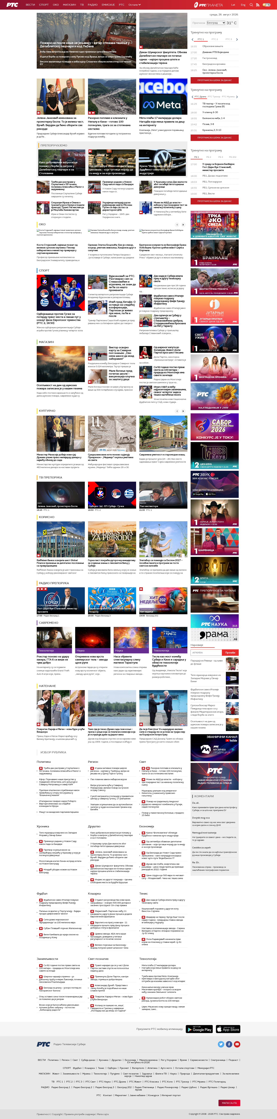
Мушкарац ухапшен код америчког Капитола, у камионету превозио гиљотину (159, 793)
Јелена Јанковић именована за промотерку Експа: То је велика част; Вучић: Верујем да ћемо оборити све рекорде (60, 123)
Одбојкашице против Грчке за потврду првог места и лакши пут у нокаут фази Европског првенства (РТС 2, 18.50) (59, 318)
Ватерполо (138, 1068)
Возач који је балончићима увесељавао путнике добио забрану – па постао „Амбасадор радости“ (59, 1007)
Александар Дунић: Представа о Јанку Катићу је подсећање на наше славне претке (109, 988)
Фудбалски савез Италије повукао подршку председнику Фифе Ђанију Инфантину (169, 299)
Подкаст (233, 1060)
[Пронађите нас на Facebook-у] (229, 1044)
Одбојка (112, 1068)
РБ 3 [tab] (220, 157)
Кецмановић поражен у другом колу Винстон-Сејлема (160, 910)
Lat (233, 4)
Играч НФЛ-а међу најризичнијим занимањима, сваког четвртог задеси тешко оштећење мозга (170, 391)
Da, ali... (196, 802)
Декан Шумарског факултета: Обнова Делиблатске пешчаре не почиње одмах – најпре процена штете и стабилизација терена (163, 58)
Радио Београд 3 (104, 1087)
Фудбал (42, 893)
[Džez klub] (215, 455)
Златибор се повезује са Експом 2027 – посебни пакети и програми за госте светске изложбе (160, 563)
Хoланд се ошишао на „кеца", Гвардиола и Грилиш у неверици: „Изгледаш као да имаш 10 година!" (108, 1008)
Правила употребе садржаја (79, 1114)
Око (42, 224)
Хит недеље (146, 611)
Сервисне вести (199, 1060)
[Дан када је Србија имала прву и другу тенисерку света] (145, 281)
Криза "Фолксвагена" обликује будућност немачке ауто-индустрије (159, 169)
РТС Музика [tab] (228, 96)
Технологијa (147, 959)
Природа (185, 1073)
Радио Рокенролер (167, 1087)
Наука (173, 1073)
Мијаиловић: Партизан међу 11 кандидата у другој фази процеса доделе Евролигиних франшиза (111, 914)
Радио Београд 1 (60, 1087)
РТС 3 (79, 1081)
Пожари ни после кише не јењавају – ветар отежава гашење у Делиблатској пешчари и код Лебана (85, 44)
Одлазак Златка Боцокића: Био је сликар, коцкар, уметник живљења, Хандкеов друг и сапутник (112, 247)
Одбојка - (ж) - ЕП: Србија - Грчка (106, 506)
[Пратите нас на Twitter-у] (221, 1044)
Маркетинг (121, 1095)
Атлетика (152, 1068)
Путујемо (115, 1073)
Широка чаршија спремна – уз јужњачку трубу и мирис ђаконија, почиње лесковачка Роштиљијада (60, 979)
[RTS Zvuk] (215, 484)
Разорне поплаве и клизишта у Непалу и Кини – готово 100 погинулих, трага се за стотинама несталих (109, 123)
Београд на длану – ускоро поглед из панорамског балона (60, 989)
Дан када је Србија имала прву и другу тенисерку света (168, 278)
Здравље (147, 1073)
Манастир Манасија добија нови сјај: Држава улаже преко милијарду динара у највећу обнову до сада (59, 457)
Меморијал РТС (205, 1068)
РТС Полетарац (217, 1081)
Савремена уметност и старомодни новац (162, 454)
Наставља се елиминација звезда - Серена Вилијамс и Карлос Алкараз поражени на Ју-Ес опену (163, 931)
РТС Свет (90, 1081)
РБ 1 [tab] (196, 157)
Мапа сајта (229, 1103)
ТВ (82, 4)
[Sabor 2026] (215, 426)
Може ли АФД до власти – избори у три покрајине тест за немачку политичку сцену (170, 205)
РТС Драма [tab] (200, 96)
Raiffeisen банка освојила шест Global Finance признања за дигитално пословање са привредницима (60, 563)
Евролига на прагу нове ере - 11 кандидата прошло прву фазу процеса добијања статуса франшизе (109, 925)
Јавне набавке (137, 1095)
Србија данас (88, 1060)
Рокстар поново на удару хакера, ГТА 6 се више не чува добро (53, 659)
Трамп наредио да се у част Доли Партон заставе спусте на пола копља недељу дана (109, 968)
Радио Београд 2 (82, 1087)
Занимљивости (47, 959)
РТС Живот (135, 1081)
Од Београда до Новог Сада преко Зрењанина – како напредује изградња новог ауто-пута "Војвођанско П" (161, 855)
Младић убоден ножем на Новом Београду (58, 871)
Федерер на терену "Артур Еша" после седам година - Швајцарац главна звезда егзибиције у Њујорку (163, 920)
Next (236, 39)
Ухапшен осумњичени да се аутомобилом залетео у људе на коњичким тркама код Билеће (111, 807)
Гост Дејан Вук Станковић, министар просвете (57, 608)
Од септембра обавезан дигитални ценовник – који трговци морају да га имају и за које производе (111, 169)
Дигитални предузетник (206, 1073)
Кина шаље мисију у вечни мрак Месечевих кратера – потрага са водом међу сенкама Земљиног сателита (161, 989)
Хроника (43, 826)
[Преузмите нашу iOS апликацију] (228, 1029)
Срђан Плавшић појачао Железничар (62, 928)
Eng (243, 4)
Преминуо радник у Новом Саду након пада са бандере (118, 183)
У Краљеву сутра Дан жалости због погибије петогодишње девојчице (170, 184)
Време (183, 1060)
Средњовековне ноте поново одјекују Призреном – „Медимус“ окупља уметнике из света (110, 457)
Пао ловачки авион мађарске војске (108, 779)
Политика (44, 762)
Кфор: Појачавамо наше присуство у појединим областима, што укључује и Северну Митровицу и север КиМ (58, 782)
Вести (30, 4)
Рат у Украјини (169, 1060)
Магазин (69, 4)
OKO (56, 4)
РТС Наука (105, 1081)
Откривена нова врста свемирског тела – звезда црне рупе (91, 659)
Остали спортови (184, 1068)
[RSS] (258, 5)
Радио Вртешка (208, 1087)
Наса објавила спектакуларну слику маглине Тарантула (127, 659)
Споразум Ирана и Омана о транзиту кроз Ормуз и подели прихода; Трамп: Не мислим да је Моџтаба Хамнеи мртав (67, 206)
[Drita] (215, 570)
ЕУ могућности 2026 (138, 1062)
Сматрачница (218, 1060)
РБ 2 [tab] (208, 157)
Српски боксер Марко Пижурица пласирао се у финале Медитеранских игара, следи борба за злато (207, 710)
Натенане (47, 686)
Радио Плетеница (144, 1087)
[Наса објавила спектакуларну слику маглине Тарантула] (131, 640)
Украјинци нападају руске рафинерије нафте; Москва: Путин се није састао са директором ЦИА (117, 206)
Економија (146, 826)
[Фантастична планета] (215, 281)
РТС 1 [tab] (201, 39)
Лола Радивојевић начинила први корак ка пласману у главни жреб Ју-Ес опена (161, 942)
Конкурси (153, 1095)
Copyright (57, 1114)
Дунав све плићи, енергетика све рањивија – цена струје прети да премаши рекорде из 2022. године (163, 867)
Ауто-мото (166, 1068)
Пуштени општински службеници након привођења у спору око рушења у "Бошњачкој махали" (59, 793)
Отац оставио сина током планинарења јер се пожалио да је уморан (60, 998)
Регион (93, 762)
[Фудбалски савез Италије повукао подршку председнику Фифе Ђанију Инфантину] (145, 301)
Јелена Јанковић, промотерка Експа (58, 505)
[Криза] (162, 162)
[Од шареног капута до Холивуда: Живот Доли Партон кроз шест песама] (145, 352)
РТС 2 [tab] (215, 39)
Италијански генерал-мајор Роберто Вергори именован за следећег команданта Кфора (57, 803)
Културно (47, 411)
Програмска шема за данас (214, 80)
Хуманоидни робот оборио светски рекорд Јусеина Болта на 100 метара (162, 999)
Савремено (48, 623)
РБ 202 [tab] (232, 157)
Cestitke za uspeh (201, 847)
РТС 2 (69, 1081)
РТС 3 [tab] (229, 39)
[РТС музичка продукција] (215, 747)
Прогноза (199, 23)
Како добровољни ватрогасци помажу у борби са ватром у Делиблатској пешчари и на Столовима (58, 168)
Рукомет (124, 1068)
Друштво (94, 826)
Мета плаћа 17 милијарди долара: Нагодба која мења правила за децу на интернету (162, 121)
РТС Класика (152, 1081)
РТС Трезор (182, 1081)
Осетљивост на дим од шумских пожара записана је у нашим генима (59, 387)
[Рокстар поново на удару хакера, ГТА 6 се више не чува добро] (54, 640)
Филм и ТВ (161, 1073)
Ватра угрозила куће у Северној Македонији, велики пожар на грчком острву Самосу (109, 788)
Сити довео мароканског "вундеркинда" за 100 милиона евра (57, 921)
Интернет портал (171, 1095)
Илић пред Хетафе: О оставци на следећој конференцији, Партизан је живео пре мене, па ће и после (122, 309)
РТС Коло (167, 1081)
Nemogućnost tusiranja (204, 832)
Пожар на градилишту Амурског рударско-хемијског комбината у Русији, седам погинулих (162, 804)
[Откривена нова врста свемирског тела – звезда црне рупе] (92, 640)
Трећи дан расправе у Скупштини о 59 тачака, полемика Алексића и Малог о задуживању (67, 185)
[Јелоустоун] (215, 513)
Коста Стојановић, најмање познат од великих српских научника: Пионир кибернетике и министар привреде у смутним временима (57, 248)
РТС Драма (120, 1081)
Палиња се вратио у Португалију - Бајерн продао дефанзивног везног (60, 912)
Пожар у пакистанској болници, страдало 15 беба (163, 814)
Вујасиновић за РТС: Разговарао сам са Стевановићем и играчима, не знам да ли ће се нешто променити (122, 283)
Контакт (107, 1095)
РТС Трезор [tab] (214, 96)
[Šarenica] (215, 541)
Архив (138, 1089)
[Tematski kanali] (215, 627)
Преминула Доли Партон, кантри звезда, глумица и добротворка (109, 978)
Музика (86, 1073)
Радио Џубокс (189, 1087)
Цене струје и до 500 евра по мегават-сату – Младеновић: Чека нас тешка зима (163, 877)
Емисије (108, 4)
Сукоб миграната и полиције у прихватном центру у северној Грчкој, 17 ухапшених (112, 797)
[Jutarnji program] (215, 310)
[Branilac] (215, 253)
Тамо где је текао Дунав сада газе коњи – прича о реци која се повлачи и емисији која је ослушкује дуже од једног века (111, 732)
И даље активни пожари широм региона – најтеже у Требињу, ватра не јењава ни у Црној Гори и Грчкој (109, 771)
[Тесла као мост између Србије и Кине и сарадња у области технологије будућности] (169, 640)
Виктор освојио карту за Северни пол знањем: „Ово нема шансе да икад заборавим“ (121, 353)
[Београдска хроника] (215, 367)
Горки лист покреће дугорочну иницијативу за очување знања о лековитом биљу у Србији (111, 563)
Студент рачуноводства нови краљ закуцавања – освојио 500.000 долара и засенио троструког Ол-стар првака (110, 903)
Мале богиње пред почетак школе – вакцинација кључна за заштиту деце (122, 375)
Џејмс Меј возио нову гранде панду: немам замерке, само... (163, 1008)
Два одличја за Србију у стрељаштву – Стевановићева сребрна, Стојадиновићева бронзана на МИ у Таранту (170, 321)
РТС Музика (198, 1081)
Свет (142, 762)
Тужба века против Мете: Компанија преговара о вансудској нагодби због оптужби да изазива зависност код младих (163, 979)
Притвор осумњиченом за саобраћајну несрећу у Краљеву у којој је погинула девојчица (59, 853)
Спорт (44, 4)
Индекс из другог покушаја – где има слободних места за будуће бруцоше (111, 881)
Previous (192, 39)
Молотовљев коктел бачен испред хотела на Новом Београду (60, 862)
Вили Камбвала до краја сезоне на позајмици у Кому (58, 936)
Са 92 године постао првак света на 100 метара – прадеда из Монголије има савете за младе (169, 371)
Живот (55, 1073)
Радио (93, 4)
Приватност (43, 1114)
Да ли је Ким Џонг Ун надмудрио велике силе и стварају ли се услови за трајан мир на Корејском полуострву (162, 732)
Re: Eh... (196, 862)
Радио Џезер (228, 1087)
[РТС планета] (208, 5)
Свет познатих (98, 959)
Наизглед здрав (143, 1076)
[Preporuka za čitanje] (215, 599)
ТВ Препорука (50, 477)
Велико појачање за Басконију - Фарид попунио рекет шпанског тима (109, 946)
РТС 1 (60, 1081)
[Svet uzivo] (215, 339)
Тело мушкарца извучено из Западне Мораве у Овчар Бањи (58, 834)
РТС (121, 4)
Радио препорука (54, 583)
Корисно (46, 517)
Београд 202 (124, 1087)
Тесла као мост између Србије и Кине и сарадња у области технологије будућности (169, 661)
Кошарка (94, 893)
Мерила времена (148, 1060)
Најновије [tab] (197, 645)
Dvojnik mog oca (201, 817)
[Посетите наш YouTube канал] (237, 1044)
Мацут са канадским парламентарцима (59, 812)
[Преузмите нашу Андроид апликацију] (199, 1029)
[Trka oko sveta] (215, 224)
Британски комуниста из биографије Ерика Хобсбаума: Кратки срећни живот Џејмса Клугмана (162, 247)
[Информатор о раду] (215, 776)
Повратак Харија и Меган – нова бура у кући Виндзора (60, 730)
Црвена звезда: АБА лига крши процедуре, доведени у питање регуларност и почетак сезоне (108, 936)
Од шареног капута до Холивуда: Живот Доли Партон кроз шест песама (168, 350)
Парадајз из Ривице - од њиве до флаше (207, 662)
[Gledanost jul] (215, 396)
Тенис (143, 893)
